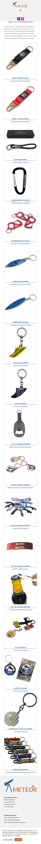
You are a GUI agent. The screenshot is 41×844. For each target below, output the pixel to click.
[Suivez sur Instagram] (22, 18)
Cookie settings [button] (8, 840)
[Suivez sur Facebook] (18, 18)
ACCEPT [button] (18, 839)
